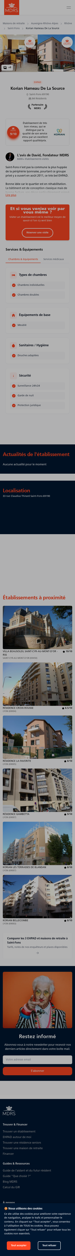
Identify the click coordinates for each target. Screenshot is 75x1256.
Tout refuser (49, 1245)
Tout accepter (18, 1245)
